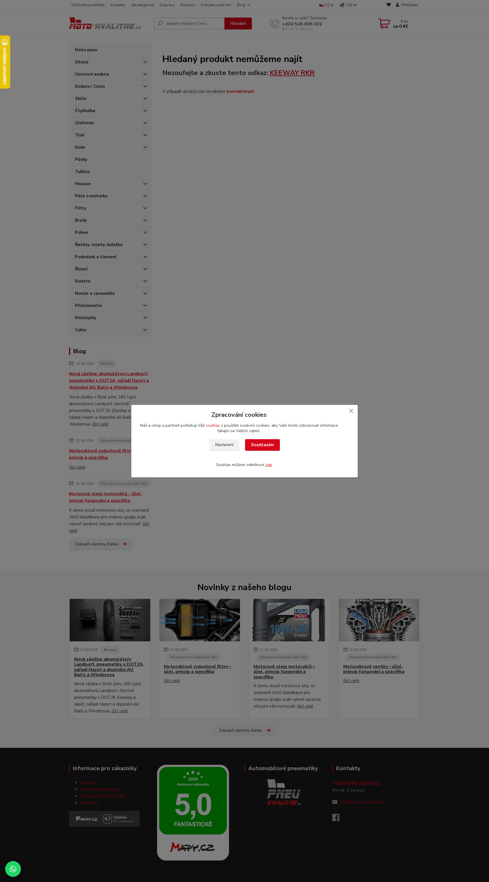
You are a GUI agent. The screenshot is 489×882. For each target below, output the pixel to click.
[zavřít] (351, 410)
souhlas (213, 425)
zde (268, 464)
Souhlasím (262, 445)
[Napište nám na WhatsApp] (13, 869)
